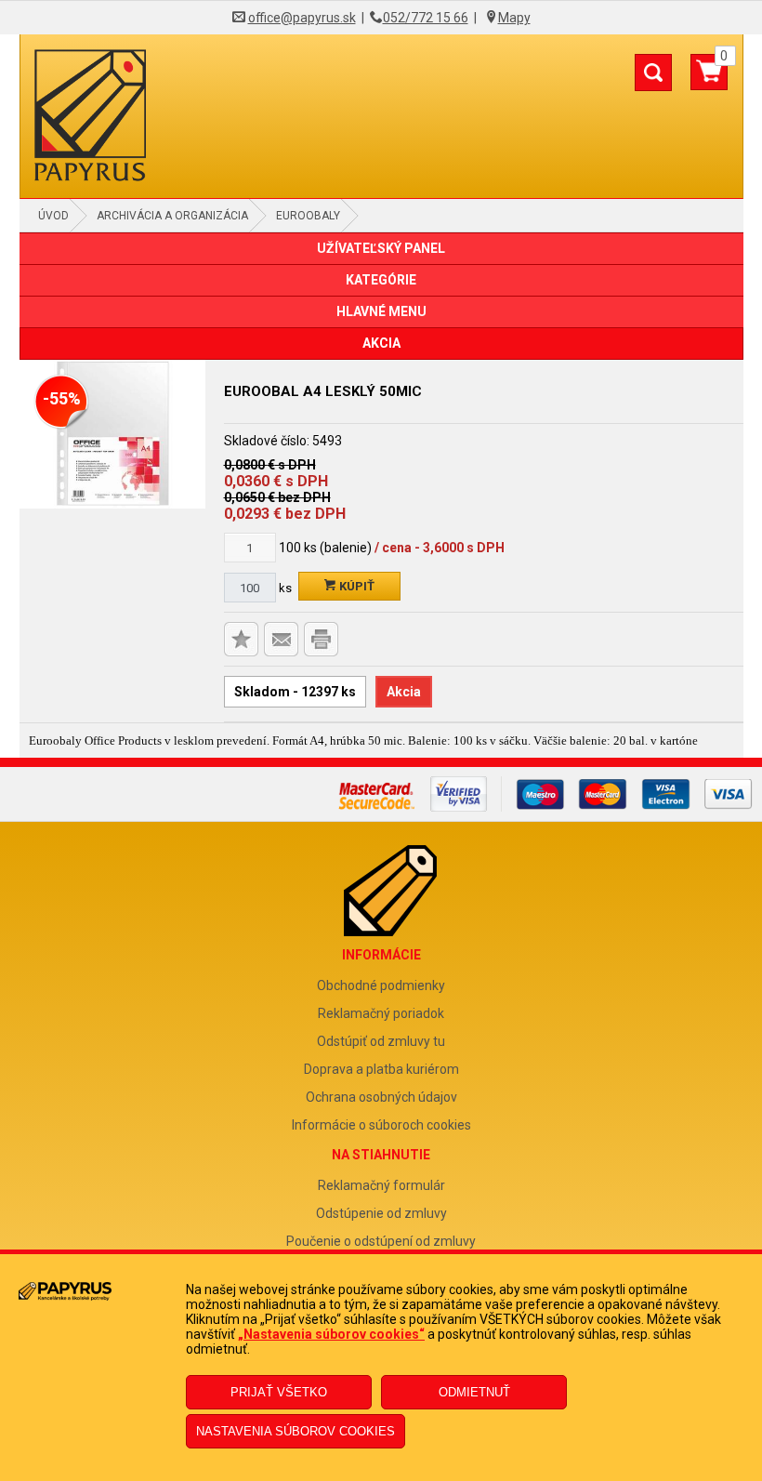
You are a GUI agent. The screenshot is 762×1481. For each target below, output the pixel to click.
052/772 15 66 (425, 17)
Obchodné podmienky (381, 985)
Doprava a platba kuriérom (381, 1069)
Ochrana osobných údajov (381, 1097)
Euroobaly (308, 215)
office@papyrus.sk (302, 17)
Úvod (53, 215)
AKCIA (381, 343)
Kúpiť (355, 586)
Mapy (514, 17)
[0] (709, 79)
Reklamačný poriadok (381, 1013)
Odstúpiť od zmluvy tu (381, 1041)
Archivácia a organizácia (172, 215)
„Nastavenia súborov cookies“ (331, 1334)
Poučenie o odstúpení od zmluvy (381, 1241)
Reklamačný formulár (381, 1185)
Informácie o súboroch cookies (381, 1124)
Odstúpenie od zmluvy (381, 1213)
